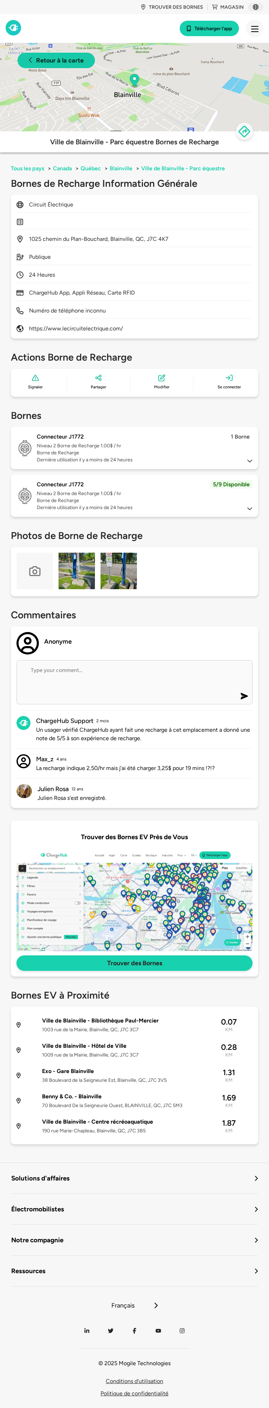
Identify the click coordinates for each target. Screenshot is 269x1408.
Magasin (232, 7)
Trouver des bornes (176, 7)
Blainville (121, 168)
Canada (62, 168)
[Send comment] (244, 696)
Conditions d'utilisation (134, 1381)
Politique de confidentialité (134, 1393)
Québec (91, 168)
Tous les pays (27, 168)
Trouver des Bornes (134, 963)
